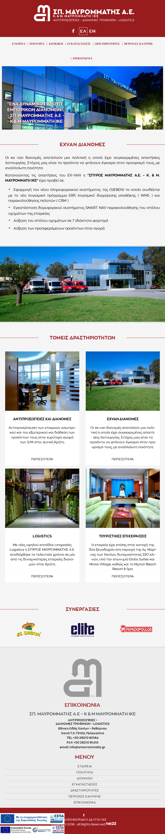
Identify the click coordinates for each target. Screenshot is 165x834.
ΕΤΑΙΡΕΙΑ (18, 44)
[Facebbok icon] (73, 31)
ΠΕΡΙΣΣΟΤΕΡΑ (42, 459)
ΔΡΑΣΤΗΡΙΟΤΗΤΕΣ (107, 44)
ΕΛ (83, 31)
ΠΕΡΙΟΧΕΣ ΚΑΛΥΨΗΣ (138, 44)
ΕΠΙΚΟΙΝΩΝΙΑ (83, 58)
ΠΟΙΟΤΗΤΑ (37, 44)
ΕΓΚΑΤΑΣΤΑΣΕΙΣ (79, 44)
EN (92, 31)
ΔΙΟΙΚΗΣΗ (56, 44)
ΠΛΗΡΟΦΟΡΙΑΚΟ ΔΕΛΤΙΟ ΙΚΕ (84, 820)
